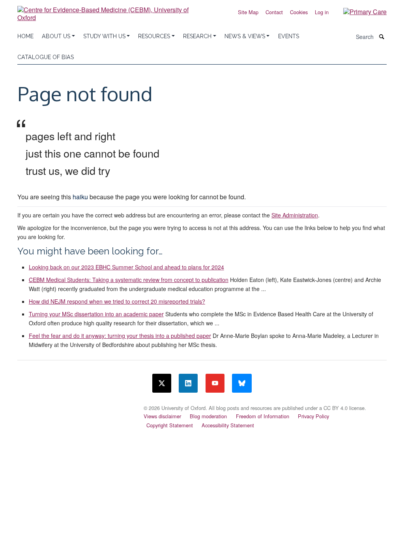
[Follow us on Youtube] (215, 383)
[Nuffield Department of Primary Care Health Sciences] (75, 406)
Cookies (299, 12)
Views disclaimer (162, 416)
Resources (154, 36)
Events (288, 36)
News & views (244, 36)
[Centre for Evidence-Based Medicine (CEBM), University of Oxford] (107, 10)
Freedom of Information (262, 416)
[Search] (382, 37)
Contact (274, 12)
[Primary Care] (359, 11)
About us (56, 36)
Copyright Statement (169, 425)
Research (197, 36)
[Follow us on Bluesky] (242, 383)
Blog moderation (208, 416)
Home (25, 36)
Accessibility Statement (228, 425)
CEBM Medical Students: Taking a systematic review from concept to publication (128, 280)
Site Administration (294, 215)
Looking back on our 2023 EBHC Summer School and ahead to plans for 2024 (126, 267)
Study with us (104, 36)
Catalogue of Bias (45, 57)
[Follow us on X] (161, 383)
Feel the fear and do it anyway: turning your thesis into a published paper (120, 335)
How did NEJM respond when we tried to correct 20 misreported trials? (117, 301)
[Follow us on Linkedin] (188, 383)
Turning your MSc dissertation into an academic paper (96, 314)
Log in (322, 12)
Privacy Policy (313, 416)
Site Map (248, 12)
